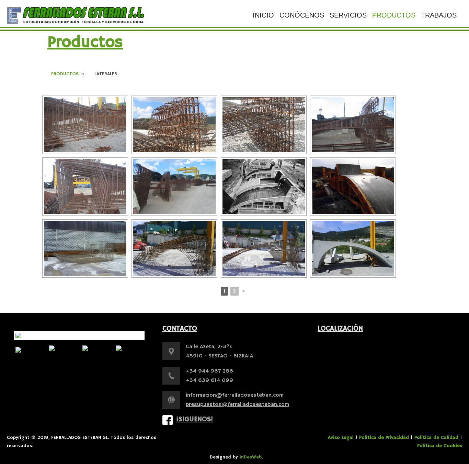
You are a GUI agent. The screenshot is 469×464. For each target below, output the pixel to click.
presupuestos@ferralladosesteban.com (237, 404)
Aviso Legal (341, 437)
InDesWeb (251, 457)
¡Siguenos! (194, 419)
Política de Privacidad (384, 437)
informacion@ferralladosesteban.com (235, 395)
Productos (65, 74)
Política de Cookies (439, 446)
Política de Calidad (436, 437)
